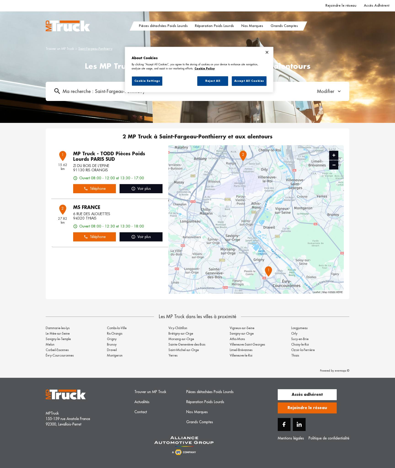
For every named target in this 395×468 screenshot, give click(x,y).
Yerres (172, 355)
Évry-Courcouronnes (60, 355)
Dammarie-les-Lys (57, 328)
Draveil (112, 350)
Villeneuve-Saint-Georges (247, 344)
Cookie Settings (147, 81)
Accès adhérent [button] (307, 395)
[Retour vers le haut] (377, 441)
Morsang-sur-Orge (181, 339)
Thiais (295, 355)
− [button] (334, 165)
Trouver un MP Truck (60, 48)
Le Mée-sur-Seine (58, 333)
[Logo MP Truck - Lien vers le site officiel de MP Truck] (68, 26)
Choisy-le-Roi (300, 344)
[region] (199, 70)
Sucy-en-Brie (300, 339)
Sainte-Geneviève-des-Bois (186, 344)
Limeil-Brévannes (241, 350)
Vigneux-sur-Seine (242, 328)
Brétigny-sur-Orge (180, 333)
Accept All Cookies (249, 81)
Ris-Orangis (114, 333)
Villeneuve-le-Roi (241, 355)
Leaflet (316, 292)
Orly (294, 333)
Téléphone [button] (98, 188)
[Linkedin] (299, 424)
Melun (50, 344)
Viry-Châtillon (177, 328)
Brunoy (112, 344)
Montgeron (115, 355)
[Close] (267, 52)
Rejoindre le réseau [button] (307, 408)
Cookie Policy (205, 68)
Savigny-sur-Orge (242, 333)
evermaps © (342, 370)
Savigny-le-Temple (58, 339)
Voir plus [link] (144, 188)
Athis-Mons (237, 339)
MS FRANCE (86, 207)
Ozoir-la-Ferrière (303, 350)
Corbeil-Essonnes (57, 350)
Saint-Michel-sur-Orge (183, 350)
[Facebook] (284, 424)
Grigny (112, 339)
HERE (339, 292)
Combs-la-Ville (117, 328)
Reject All (212, 81)
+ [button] (333, 155)
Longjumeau (299, 328)
